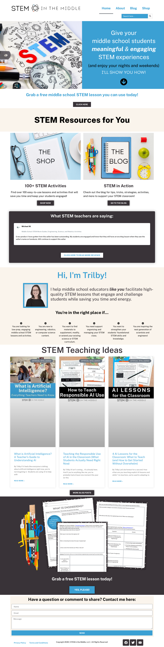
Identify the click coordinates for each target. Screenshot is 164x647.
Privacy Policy (20, 643)
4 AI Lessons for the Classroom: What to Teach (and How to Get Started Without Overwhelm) (128, 458)
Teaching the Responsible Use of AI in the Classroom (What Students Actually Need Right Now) (82, 458)
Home (106, 8)
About (120, 8)
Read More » (19, 481)
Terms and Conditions (38, 643)
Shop (146, 8)
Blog (133, 8)
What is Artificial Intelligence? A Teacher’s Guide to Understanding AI (33, 457)
